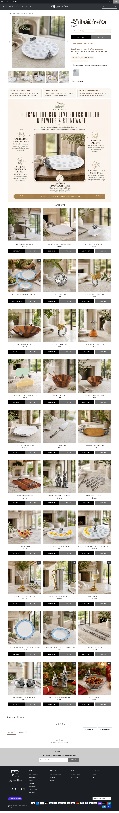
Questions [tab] (21, 732)
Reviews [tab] (10, 732)
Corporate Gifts (33, 780)
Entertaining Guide (33, 774)
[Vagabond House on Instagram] (7, 1)
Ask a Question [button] (91, 729)
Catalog (52, 780)
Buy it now (101, 37)
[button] (10, 6)
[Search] (115, 7)
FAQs (93, 777)
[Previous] (9, 42)
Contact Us (52, 777)
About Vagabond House (56, 774)
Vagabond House (16, 805)
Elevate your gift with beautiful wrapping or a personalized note (91, 65)
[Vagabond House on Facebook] (4, 1)
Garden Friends (83, 61)
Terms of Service (33, 789)
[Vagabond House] (59, 6)
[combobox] (109, 7)
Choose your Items (16, 301)
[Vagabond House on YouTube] (15, 1)
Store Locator (32, 777)
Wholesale (31, 783)
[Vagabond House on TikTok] (13, 1)
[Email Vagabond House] (2, 1)
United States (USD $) (100, 798)
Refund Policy (32, 792)
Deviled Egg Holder (88, 57)
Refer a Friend (74, 777)
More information (77, 81)
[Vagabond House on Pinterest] (10, 1)
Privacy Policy (32, 786)
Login (110, 1)
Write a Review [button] (106, 729)
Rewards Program (75, 774)
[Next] (67, 42)
